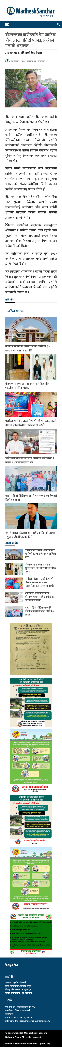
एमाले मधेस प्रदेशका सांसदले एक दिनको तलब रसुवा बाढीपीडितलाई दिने (30, 535)
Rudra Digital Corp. (41, 1044)
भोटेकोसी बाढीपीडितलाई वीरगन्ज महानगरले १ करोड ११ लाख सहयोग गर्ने (29, 460)
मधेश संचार (15, 61)
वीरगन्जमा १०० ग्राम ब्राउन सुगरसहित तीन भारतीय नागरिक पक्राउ (27, 386)
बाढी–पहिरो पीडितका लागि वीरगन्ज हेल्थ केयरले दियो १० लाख (31, 498)
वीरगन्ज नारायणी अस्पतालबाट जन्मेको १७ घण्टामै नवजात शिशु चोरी (27, 348)
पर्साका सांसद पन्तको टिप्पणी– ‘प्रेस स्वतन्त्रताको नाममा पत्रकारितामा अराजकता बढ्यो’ (30, 423)
